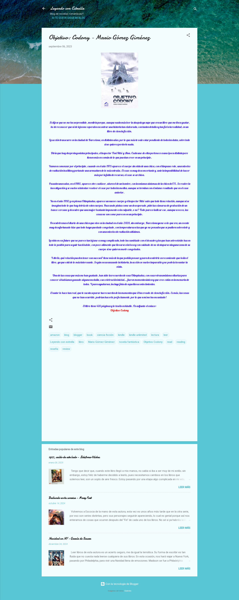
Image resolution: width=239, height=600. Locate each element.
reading (181, 342)
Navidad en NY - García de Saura (70, 538)
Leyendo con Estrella (67, 8)
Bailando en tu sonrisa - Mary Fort (70, 498)
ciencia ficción (105, 335)
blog (66, 335)
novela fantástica (129, 342)
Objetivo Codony (153, 342)
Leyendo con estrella (62, 342)
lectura (155, 335)
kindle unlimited (138, 335)
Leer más (184, 487)
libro (81, 342)
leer (166, 335)
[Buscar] (195, 9)
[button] (188, 35)
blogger (78, 335)
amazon (55, 335)
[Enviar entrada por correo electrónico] (51, 328)
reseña (54, 348)
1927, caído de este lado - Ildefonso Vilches (74, 457)
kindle (121, 335)
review (66, 348)
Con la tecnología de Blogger (122, 583)
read (169, 342)
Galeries (127, 591)
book (90, 335)
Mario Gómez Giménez (101, 342)
